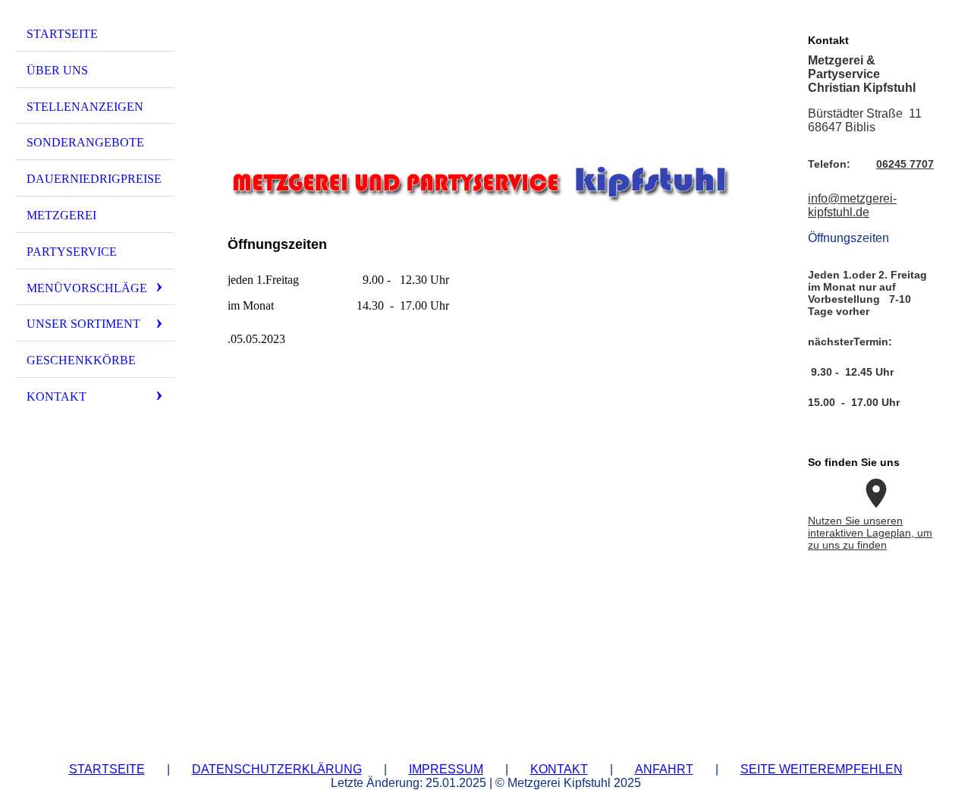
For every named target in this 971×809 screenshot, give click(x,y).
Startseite (62, 33)
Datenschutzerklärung (277, 769)
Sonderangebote (85, 142)
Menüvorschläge (87, 288)
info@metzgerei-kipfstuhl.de (852, 205)
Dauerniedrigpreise (94, 178)
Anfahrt (664, 769)
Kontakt (56, 396)
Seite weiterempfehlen (821, 769)
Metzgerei (61, 215)
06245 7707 (905, 164)
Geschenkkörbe (81, 360)
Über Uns (57, 70)
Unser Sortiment (83, 323)
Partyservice (72, 251)
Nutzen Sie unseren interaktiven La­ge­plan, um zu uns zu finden (870, 533)
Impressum (446, 769)
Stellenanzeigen (85, 106)
